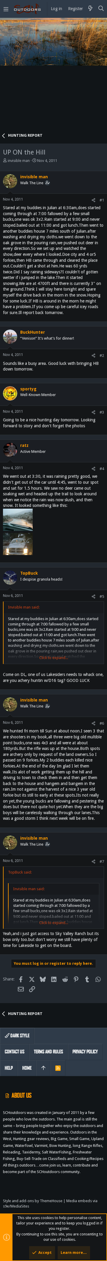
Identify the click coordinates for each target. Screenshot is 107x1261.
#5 (102, 596)
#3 (102, 412)
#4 (102, 468)
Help (9, 1068)
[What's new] (90, 9)
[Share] (93, 200)
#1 (102, 200)
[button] (6, 9)
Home (27, 1068)
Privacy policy (85, 1051)
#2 (102, 355)
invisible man (19, 160)
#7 (102, 861)
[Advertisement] (53, 77)
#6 (102, 723)
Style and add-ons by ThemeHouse (32, 1201)
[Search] (101, 9)
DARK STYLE (19, 1035)
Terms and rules (48, 1051)
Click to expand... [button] (53, 657)
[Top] (43, 1068)
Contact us (14, 1051)
